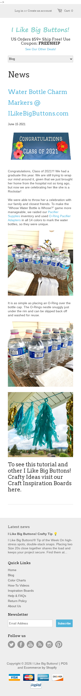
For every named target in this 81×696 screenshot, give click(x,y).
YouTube (30, 644)
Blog (11, 575)
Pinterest (58, 644)
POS (64, 663)
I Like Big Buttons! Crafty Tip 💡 (32, 534)
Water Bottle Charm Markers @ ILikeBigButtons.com (38, 102)
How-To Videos (18, 585)
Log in (19, 10)
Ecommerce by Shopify (40, 667)
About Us (14, 606)
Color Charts (17, 580)
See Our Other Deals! (40, 49)
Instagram (49, 644)
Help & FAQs (17, 596)
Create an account (40, 10)
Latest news (19, 527)
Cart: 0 (68, 10)
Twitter (11, 644)
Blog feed (39, 644)
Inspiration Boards (21, 590)
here (14, 489)
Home (12, 570)
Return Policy (17, 601)
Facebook (21, 644)
